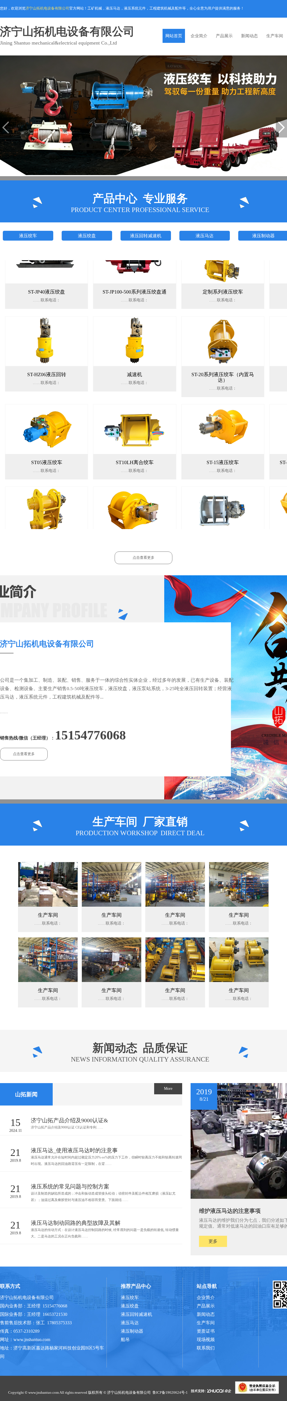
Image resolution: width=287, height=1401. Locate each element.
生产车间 (274, 36)
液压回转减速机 (136, 1314)
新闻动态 (249, 36)
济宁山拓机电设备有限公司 (129, 1392)
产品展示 (224, 36)
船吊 (125, 1339)
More (168, 1088)
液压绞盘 (130, 1306)
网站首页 (173, 36)
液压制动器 (132, 1331)
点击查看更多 (143, 557)
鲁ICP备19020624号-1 (170, 1392)
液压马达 (130, 1322)
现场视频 (206, 1339)
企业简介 (199, 36)
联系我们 (206, 1348)
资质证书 (206, 1331)
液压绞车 (130, 1297)
